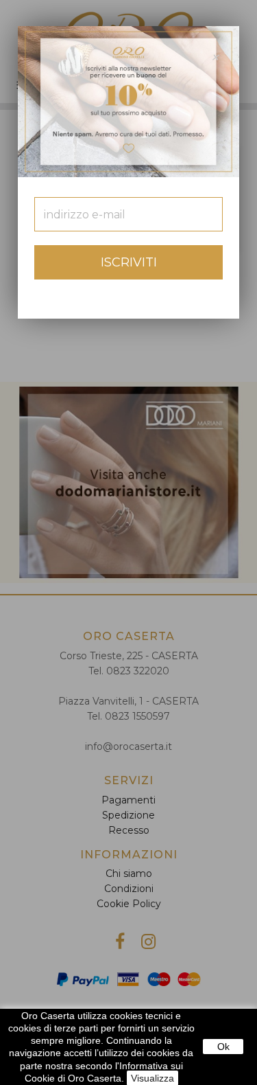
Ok (223, 1046)
